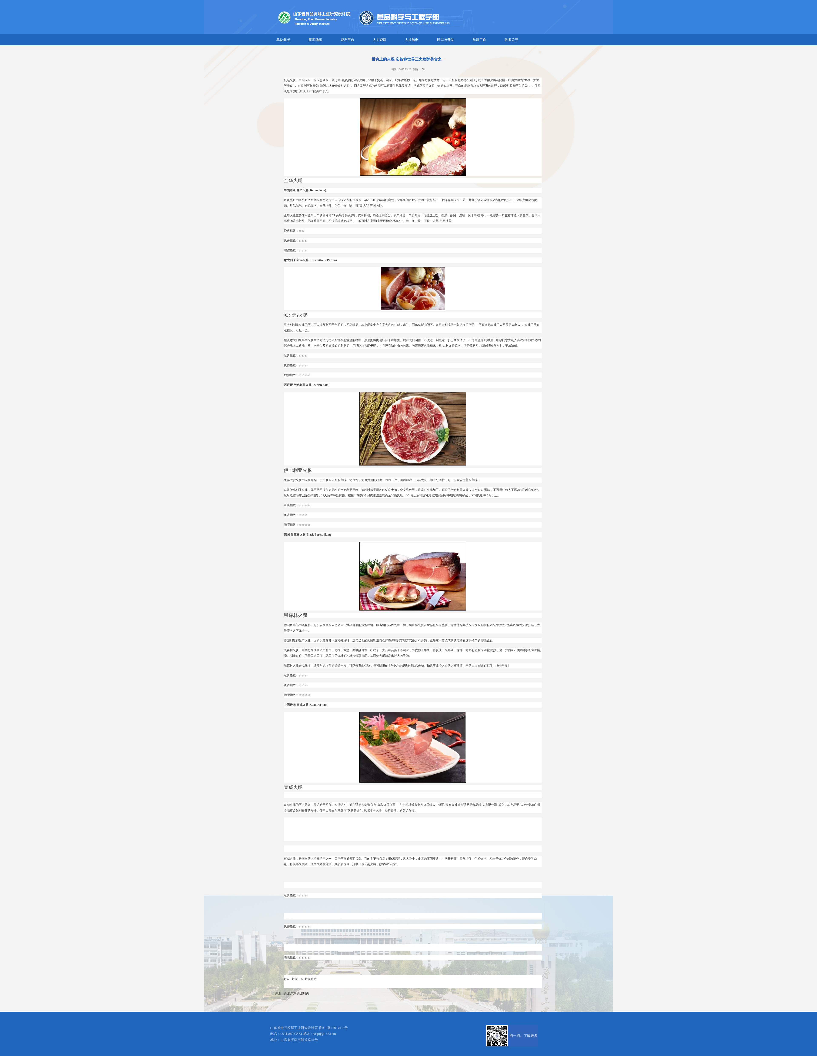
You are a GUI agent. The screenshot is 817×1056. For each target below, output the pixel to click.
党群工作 (479, 40)
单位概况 (283, 40)
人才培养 (411, 40)
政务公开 (511, 40)
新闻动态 (315, 40)
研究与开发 (445, 40)
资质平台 (347, 40)
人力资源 (379, 40)
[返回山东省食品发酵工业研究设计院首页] (427, 3)
